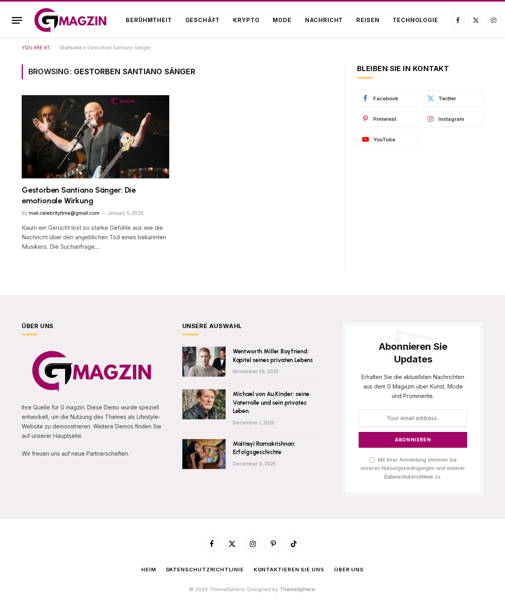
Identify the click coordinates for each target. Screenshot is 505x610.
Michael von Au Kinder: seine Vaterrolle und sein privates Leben (271, 402)
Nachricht (324, 20)
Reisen (367, 20)
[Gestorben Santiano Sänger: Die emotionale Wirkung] (95, 136)
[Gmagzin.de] (70, 20)
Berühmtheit (149, 20)
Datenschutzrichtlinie (408, 477)
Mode (282, 20)
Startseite (71, 48)
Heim (148, 569)
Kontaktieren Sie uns (289, 569)
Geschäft (202, 20)
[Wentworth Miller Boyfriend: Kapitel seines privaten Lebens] (204, 362)
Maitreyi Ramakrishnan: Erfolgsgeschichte (264, 448)
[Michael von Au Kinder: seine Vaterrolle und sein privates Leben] (204, 404)
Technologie (415, 20)
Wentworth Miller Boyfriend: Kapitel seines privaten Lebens (273, 355)
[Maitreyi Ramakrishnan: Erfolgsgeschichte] (204, 454)
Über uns (349, 569)
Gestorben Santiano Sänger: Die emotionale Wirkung (79, 195)
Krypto (246, 20)
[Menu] (17, 20)
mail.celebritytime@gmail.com (64, 213)
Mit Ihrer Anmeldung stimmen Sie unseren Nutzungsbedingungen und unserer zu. (413, 468)
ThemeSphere (297, 589)
